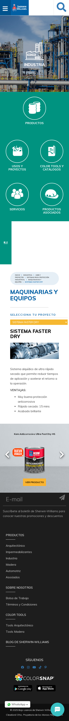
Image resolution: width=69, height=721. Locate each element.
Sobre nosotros (19, 587)
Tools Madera (15, 631)
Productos (15, 535)
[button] (57, 709)
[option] (34, 458)
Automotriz (13, 571)
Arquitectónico (15, 545)
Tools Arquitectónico (19, 625)
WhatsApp (18, 704)
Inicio (17, 275)
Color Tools (16, 615)
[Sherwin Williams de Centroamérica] (19, 6)
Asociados (13, 577)
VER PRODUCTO (34, 482)
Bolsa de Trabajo (17, 598)
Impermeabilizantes (19, 552)
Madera (11, 564)
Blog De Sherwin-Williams (27, 642)
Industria (27, 275)
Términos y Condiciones (21, 604)
